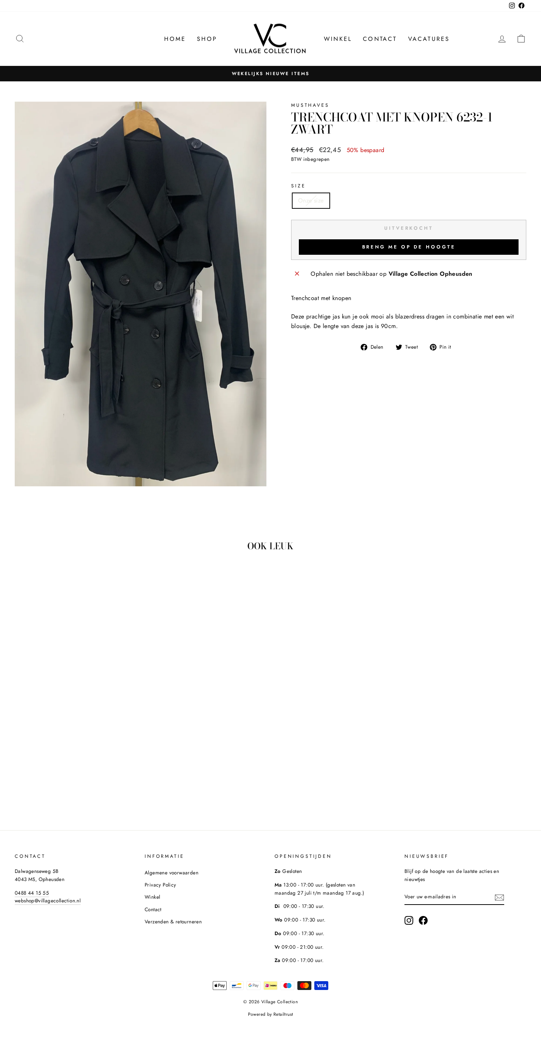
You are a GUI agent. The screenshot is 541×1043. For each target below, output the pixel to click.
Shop (207, 39)
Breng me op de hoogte (409, 246)
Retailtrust (283, 1014)
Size (298, 185)
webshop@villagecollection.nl (48, 900)
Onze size (311, 200)
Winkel (338, 39)
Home (175, 39)
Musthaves (310, 105)
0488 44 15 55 (32, 892)
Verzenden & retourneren (173, 921)
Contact (380, 39)
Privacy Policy (160, 884)
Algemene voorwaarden (171, 872)
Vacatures (429, 39)
